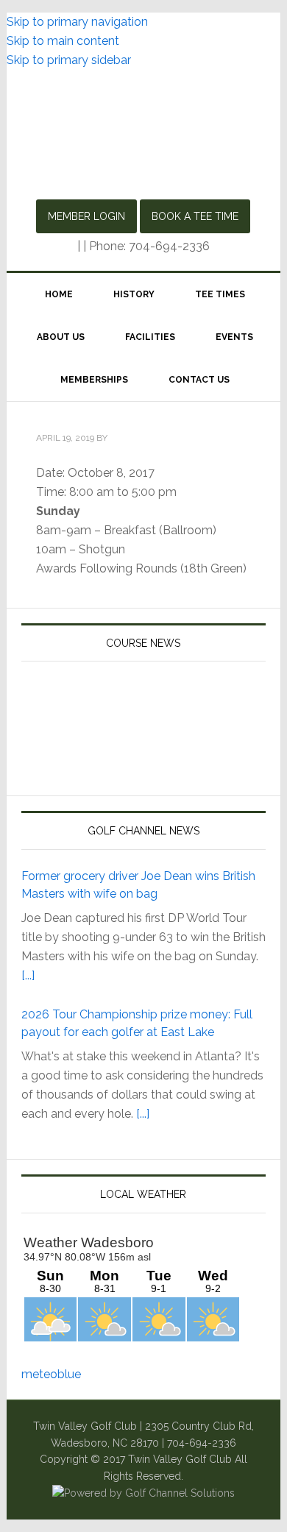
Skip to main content (63, 41)
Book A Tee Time (195, 216)
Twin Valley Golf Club (143, 136)
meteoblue (51, 1374)
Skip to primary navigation (77, 22)
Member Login (86, 216)
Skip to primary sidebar (69, 60)
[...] (28, 975)
